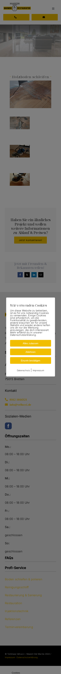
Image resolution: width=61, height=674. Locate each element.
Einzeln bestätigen (30, 360)
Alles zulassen (30, 343)
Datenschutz (23, 370)
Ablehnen (30, 351)
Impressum (38, 370)
